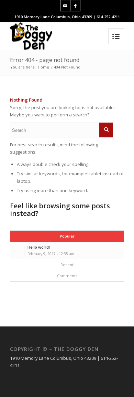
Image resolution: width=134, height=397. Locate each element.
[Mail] (65, 5)
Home (43, 67)
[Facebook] (75, 5)
